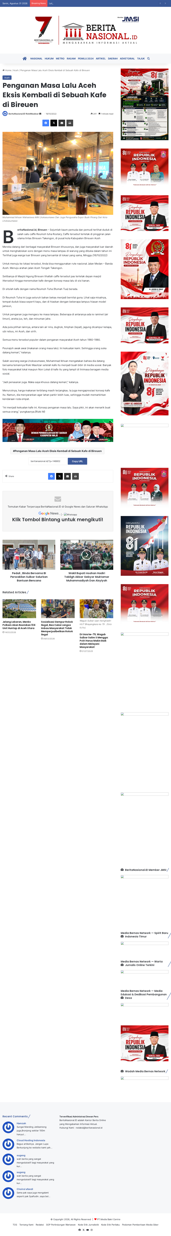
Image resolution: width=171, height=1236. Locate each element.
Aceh (16, 70)
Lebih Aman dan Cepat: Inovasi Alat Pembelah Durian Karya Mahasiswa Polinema (91, 3)
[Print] (69, 123)
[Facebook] (45, 123)
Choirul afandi (25, 1189)
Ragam (71, 58)
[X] (53, 123)
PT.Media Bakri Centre (108, 1219)
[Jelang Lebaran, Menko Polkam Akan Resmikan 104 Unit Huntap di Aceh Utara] (19, 608)
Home (8, 70)
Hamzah (21, 1123)
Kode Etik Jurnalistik (88, 1224)
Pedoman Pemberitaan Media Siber (140, 1224)
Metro (60, 58)
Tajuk (141, 58)
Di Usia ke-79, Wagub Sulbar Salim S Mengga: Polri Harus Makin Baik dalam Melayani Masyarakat (94, 641)
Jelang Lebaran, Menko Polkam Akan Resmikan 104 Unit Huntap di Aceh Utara (19, 625)
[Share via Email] (61, 123)
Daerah (113, 58)
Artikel (101, 58)
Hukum (49, 58)
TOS (15, 1224)
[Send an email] (40, 113)
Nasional (36, 58)
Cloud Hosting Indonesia (31, 1140)
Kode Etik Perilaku (110, 1224)
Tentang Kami (26, 1224)
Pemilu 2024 (86, 58)
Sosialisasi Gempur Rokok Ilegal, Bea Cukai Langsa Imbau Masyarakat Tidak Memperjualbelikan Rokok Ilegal (57, 628)
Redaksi (40, 1224)
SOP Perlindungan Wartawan (61, 1224)
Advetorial (127, 58)
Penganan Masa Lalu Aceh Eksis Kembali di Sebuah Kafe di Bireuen (58, 451)
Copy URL (77, 461)
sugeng (21, 1155)
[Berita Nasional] (85, 30)
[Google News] (49, 514)
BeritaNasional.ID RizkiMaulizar (24, 113)
